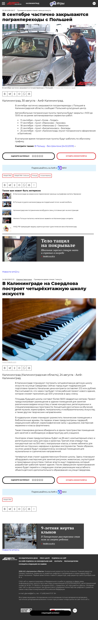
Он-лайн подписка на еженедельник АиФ (35, 561)
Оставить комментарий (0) (76, 156)
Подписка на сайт (59, 558)
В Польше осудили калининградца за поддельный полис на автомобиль (42, 202)
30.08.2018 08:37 (8, 10)
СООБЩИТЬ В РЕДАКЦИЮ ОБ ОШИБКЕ (33, 564)
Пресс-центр (45, 558)
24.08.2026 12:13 (8, 279)
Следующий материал (50, 613)
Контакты (58, 561)
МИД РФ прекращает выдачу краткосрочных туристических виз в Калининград (45, 227)
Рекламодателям (71, 561)
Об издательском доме (28, 558)
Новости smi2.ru (10, 272)
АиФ (73, 88)
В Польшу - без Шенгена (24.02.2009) (54, 146)
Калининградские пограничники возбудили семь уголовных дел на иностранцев (45, 210)
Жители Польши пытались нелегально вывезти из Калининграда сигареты (43, 218)
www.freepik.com (9, 362)
